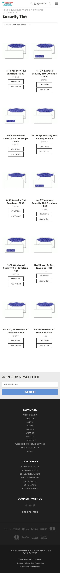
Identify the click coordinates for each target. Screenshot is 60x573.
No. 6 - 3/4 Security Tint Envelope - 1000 (44, 137)
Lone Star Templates (35, 563)
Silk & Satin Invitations (30, 474)
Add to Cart (16, 87)
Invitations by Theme (30, 466)
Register (35, 447)
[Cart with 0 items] (50, 3)
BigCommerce (35, 559)
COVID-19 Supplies (30, 488)
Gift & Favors (30, 485)
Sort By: (7, 24)
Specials (30, 429)
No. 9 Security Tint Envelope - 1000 (16, 72)
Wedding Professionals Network (30, 444)
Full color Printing (30, 477)
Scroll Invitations (30, 470)
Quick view (15, 81)
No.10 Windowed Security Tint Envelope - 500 (15, 268)
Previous (4, 570)
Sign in (24, 447)
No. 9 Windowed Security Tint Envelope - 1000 (44, 73)
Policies (30, 422)
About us (30, 418)
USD (42, 3)
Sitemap (30, 451)
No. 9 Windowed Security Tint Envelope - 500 (44, 203)
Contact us (30, 440)
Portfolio (30, 437)
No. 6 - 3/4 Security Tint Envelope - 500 (15, 331)
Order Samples (30, 481)
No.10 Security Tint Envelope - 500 (44, 331)
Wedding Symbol (30, 415)
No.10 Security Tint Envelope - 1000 (15, 202)
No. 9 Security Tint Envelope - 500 (44, 266)
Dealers (30, 426)
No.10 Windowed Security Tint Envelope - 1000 (15, 138)
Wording (30, 433)
